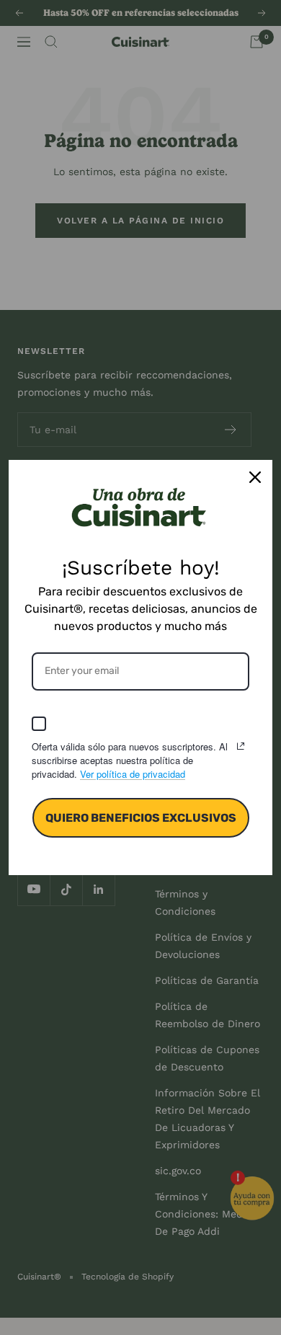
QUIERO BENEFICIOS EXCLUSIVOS (140, 818)
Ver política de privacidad (132, 774)
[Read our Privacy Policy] (240, 746)
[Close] (255, 477)
